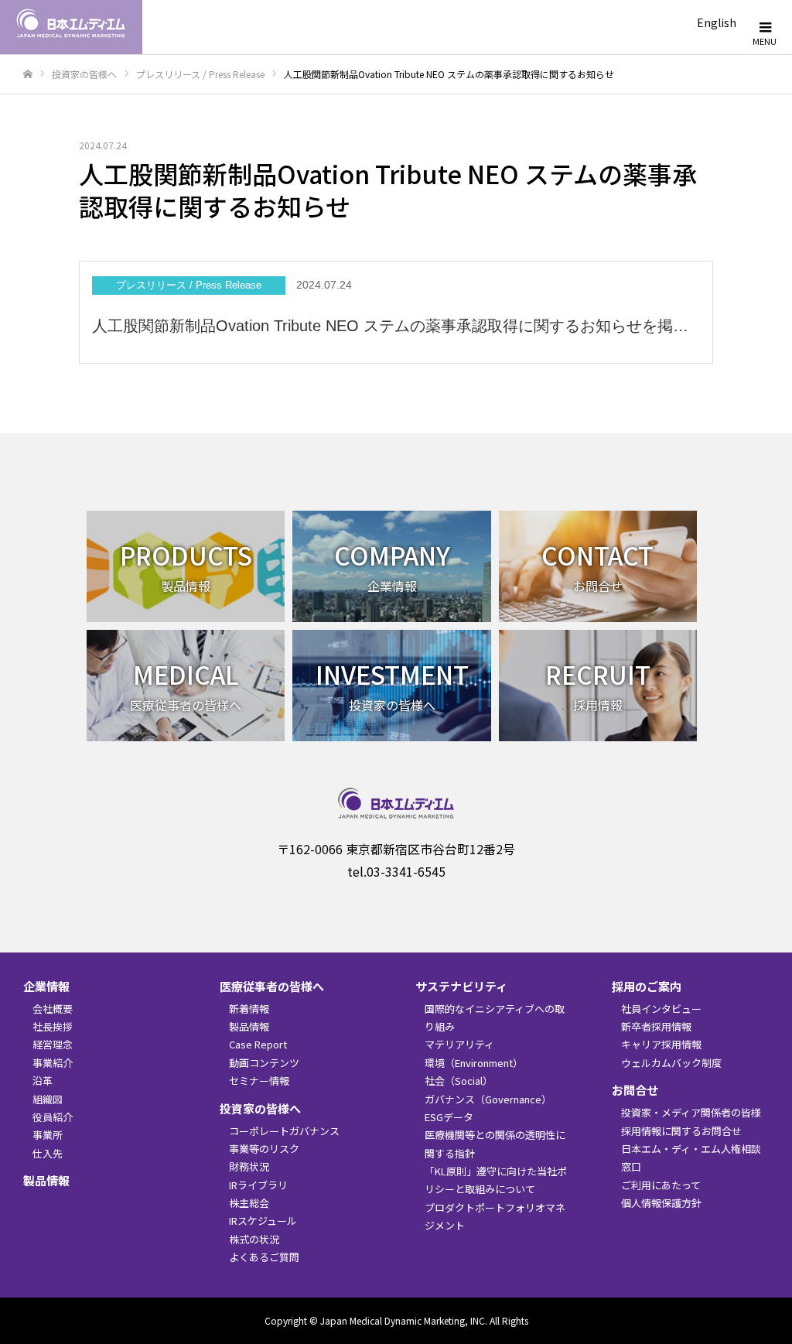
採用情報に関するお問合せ (681, 1130)
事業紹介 (52, 1062)
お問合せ (635, 1090)
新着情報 (249, 1008)
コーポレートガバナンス (284, 1130)
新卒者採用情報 (656, 1026)
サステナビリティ (461, 986)
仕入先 (47, 1153)
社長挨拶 (52, 1026)
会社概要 (52, 1008)
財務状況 (249, 1166)
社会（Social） (459, 1080)
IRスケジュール (263, 1220)
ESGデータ (449, 1117)
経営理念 (52, 1044)
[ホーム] (27, 75)
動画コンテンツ (264, 1062)
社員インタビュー (661, 1008)
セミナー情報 (259, 1080)
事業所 (47, 1134)
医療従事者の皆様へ (272, 986)
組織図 (47, 1099)
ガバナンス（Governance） (488, 1099)
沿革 (42, 1080)
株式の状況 (254, 1239)
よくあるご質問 (264, 1257)
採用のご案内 (646, 986)
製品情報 (46, 1180)
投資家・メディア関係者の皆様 (691, 1112)
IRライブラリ (258, 1185)
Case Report (258, 1044)
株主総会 (249, 1202)
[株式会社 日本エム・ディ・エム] (71, 27)
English (716, 22)
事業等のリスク (264, 1148)
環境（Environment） (474, 1062)
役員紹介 (52, 1117)
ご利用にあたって (661, 1185)
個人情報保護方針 (661, 1202)
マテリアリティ (459, 1044)
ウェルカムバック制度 (671, 1062)
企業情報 (46, 986)
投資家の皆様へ (260, 1108)
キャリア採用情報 (661, 1044)
